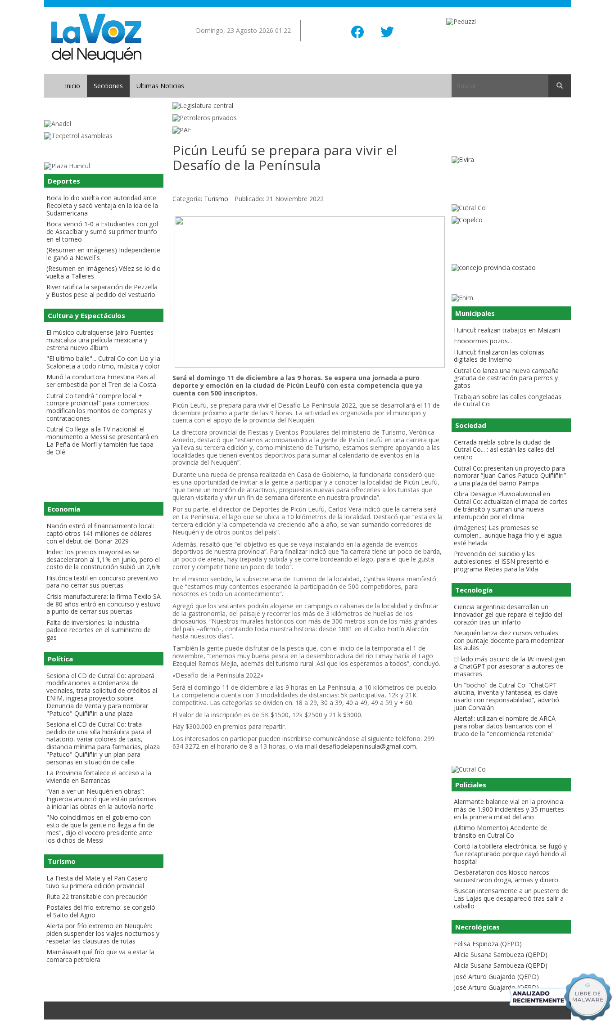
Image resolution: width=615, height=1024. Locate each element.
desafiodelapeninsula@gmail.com (367, 746)
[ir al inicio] (96, 37)
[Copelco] (511, 220)
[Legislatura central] (307, 106)
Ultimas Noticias (160, 85)
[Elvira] (511, 160)
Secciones (108, 85)
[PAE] (307, 130)
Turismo (216, 198)
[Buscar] (559, 86)
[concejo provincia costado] (511, 268)
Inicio (72, 85)
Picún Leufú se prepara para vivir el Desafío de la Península (284, 157)
